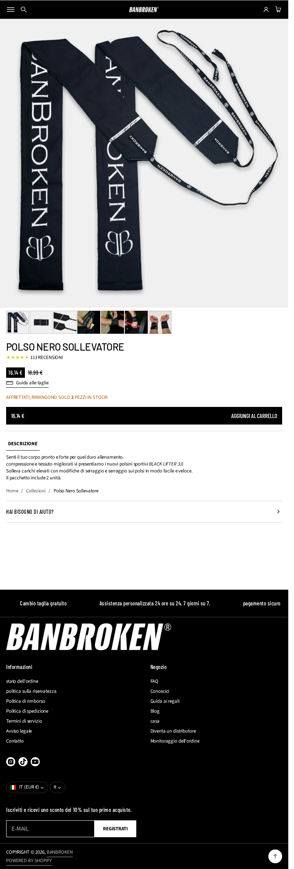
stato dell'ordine (22, 681)
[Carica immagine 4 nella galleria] (88, 322)
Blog (155, 711)
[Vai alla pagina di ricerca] (24, 9)
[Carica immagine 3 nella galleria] (65, 322)
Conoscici (160, 691)
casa (155, 721)
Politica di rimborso (25, 701)
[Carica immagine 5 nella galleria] (112, 322)
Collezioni (36, 490)
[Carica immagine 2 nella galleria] (41, 322)
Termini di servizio (24, 721)
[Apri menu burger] (10, 9)
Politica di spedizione (27, 711)
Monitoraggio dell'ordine (174, 741)
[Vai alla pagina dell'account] (266, 9)
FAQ (154, 681)
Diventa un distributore (173, 731)
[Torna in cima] (275, 856)
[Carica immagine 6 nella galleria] (136, 322)
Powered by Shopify (29, 860)
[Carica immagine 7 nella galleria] (160, 322)
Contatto (15, 741)
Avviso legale (19, 731)
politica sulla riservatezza (31, 691)
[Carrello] (277, 9)
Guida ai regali (165, 701)
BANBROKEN (60, 852)
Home (12, 490)
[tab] (23, 444)
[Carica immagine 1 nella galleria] (17, 322)
